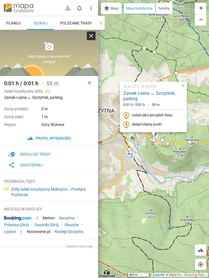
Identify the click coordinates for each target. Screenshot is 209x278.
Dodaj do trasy (35, 154)
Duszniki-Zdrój (47, 225)
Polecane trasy (76, 23)
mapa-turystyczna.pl (18, 8)
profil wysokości (53, 138)
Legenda (158, 275)
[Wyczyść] (91, 35)
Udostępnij (31, 165)
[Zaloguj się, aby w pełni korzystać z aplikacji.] (89, 83)
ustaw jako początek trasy (152, 115)
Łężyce (10, 231)
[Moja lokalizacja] (200, 264)
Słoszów (71, 225)
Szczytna (67, 218)
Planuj (13, 23)
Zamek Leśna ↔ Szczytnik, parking (149, 96)
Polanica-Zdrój (16, 225)
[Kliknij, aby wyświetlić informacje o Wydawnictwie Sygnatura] (107, 273)
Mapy (114, 8)
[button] (144, 48)
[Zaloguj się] (67, 8)
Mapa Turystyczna (181, 275)
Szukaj (40, 23)
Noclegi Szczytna (68, 231)
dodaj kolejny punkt (147, 124)
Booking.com (17, 218)
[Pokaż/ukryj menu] (91, 8)
